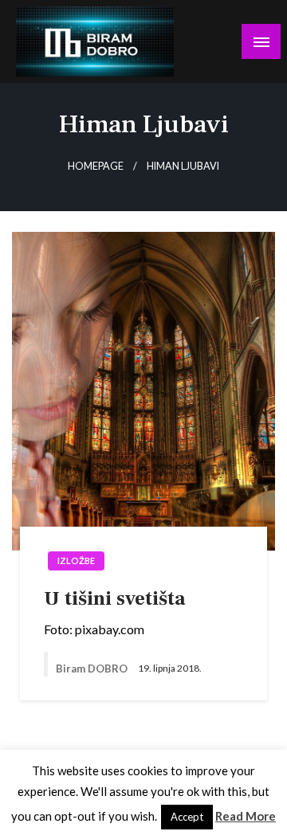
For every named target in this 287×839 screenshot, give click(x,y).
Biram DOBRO (93, 668)
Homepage (96, 166)
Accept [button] (187, 816)
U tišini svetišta (115, 598)
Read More (245, 816)
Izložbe (76, 560)
